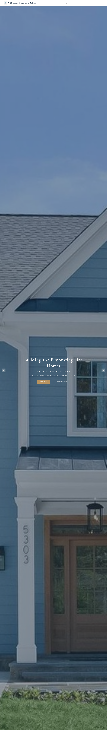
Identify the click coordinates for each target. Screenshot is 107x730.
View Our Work (61, 381)
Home (53, 3)
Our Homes (73, 3)
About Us (43, 381)
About (93, 3)
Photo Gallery (62, 3)
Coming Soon (84, 3)
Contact (100, 3)
